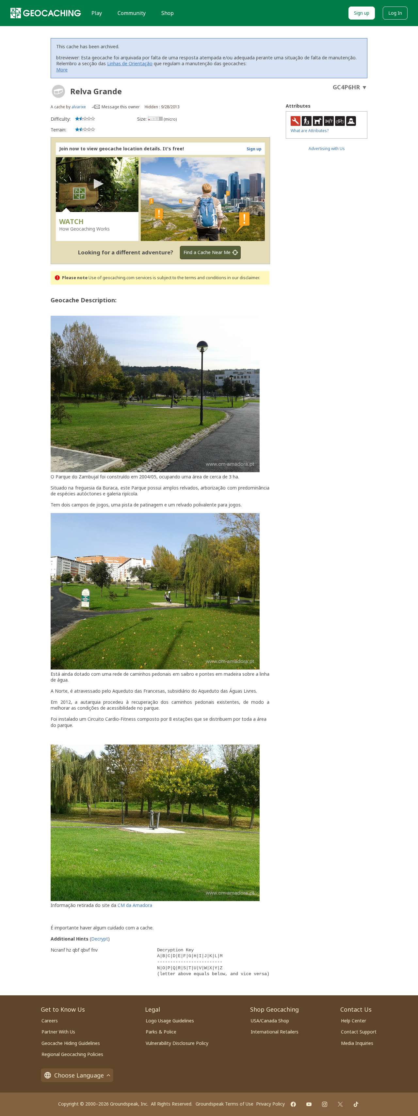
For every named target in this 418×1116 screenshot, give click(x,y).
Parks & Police (161, 1032)
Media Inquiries (357, 1043)
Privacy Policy (270, 1104)
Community (132, 13)
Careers (49, 1021)
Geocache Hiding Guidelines (70, 1043)
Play (96, 13)
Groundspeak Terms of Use (224, 1104)
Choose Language (79, 1075)
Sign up (361, 13)
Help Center (353, 1021)
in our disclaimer (243, 277)
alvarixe (79, 107)
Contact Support (359, 1032)
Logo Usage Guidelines (170, 1021)
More (62, 70)
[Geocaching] (45, 13)
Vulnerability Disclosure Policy (177, 1043)
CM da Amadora (135, 905)
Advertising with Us (327, 148)
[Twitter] (340, 1104)
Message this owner (121, 107)
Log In (395, 13)
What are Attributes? (310, 130)
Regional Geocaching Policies (72, 1054)
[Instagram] (325, 1104)
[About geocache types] (58, 91)
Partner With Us (58, 1032)
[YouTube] (309, 1104)
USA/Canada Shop (270, 1021)
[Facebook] (293, 1104)
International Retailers (274, 1032)
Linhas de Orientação (130, 63)
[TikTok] (356, 1104)
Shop (167, 13)
